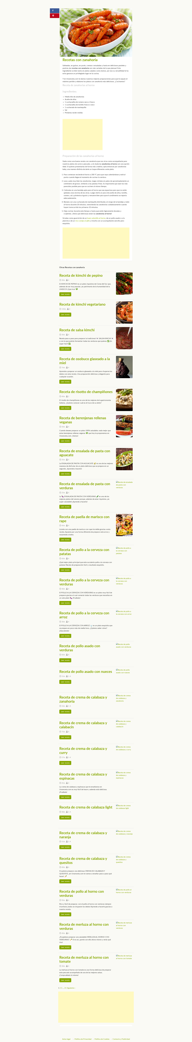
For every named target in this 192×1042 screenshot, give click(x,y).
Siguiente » (71, 988)
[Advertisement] (83, 134)
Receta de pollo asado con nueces (85, 672)
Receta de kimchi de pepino (81, 275)
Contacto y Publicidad (121, 1039)
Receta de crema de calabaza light (85, 807)
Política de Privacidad (83, 1039)
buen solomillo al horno (96, 218)
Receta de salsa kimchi (77, 330)
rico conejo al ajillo (82, 221)
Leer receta (65, 294)
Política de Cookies (102, 1039)
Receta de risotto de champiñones (86, 392)
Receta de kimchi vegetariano (82, 304)
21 (65, 988)
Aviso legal (66, 1039)
